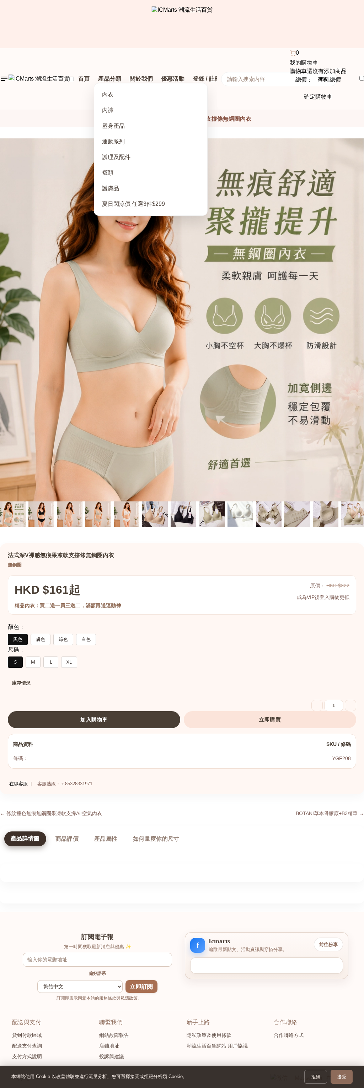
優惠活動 (172, 79)
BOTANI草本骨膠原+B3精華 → (330, 813)
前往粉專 (328, 944)
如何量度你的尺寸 (156, 839)
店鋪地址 (109, 1046)
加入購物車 (94, 719)
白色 (86, 639)
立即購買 (270, 719)
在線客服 (18, 783)
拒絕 (315, 1076)
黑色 (17, 639)
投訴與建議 (111, 1056)
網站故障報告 (114, 1035)
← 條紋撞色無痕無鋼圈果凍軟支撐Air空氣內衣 (51, 813)
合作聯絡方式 (289, 1035)
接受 (341, 1076)
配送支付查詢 (27, 1046)
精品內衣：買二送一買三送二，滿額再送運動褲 (68, 605)
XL (69, 662)
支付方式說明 (27, 1056)
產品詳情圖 (25, 838)
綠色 (63, 639)
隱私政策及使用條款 (209, 1035)
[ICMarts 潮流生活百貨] (182, 24)
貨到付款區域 (27, 1035)
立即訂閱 (141, 987)
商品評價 (67, 839)
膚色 (40, 639)
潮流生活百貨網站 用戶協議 (217, 1046)
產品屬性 (105, 839)
